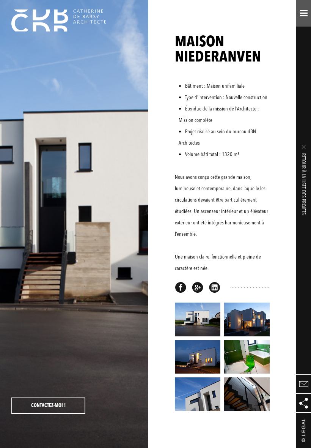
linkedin (214, 287)
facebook (180, 287)
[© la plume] (303, 430)
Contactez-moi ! (48, 405)
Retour (304, 179)
